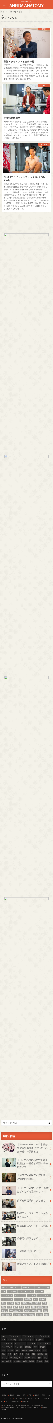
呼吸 (17, 1303)
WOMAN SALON (37, 1405)
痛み (15, 1307)
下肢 (30, 1395)
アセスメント (14, 1287)
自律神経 (17, 1315)
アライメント (27, 1287)
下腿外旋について (26, 1251)
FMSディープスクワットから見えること (32, 1215)
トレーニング (20, 1295)
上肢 (24, 1395)
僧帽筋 (42, 1299)
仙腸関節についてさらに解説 (32, 1225)
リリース (18, 1299)
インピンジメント (42, 1287)
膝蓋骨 (8, 1315)
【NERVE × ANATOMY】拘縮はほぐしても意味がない (33, 1189)
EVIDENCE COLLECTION (10, 1407)
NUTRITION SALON (22, 1405)
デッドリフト (7, 1295)
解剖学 (31, 1315)
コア (3, 1291)
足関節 (39, 1315)
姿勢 (31, 1303)
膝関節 (36, 1395)
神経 (27, 1307)
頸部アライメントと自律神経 (32, 1263)
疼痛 (9, 1307)
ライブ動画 (18, 1398)
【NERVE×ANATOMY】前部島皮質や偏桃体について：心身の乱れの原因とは (32, 1148)
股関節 (40, 1307)
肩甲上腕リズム (16, 1311)
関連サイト (26, 1401)
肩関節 (27, 1311)
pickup (4, 1287)
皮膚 (21, 1307)
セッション (28, 1398)
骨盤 (46, 1315)
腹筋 (45, 1311)
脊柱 (34, 1311)
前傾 (3, 1303)
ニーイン (31, 1295)
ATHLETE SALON (7, 1405)
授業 (44, 1303)
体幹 (35, 1299)
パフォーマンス (43, 1295)
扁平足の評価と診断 (27, 1238)
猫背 (3, 1307)
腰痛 (40, 1311)
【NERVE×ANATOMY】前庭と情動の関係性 (32, 1177)
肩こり (4, 1311)
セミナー (39, 1291)
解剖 (25, 1315)
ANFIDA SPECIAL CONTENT (30, 1407)
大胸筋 (24, 1303)
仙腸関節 (28, 1299)
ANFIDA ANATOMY (26, 5)
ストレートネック (26, 1291)
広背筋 (37, 1303)
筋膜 (33, 1307)
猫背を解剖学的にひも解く (31, 1200)
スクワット (12, 1291)
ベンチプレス (7, 1299)
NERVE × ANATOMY (12, 1401)
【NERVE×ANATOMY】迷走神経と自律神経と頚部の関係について (32, 1163)
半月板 (10, 1303)
